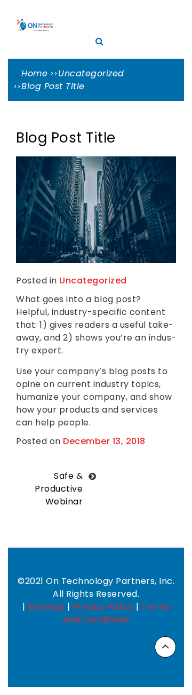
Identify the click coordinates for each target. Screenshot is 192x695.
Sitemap (46, 607)
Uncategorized (93, 280)
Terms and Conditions (116, 613)
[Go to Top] (165, 647)
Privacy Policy (103, 607)
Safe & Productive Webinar (59, 489)
